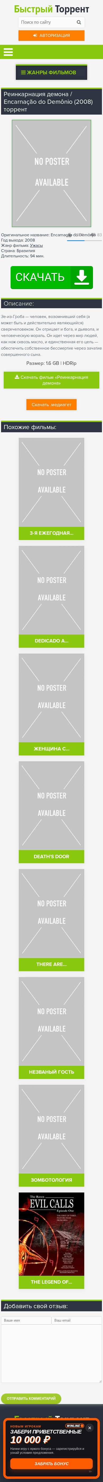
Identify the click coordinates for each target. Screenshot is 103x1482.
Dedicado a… (51, 641)
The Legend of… (51, 1282)
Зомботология (51, 1180)
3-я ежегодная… (51, 533)
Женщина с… (51, 749)
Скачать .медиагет (51, 405)
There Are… (51, 964)
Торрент (51, 9)
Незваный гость (51, 1072)
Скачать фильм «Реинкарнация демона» (54, 380)
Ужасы (36, 245)
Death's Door (51, 857)
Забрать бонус (52, 1463)
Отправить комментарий (31, 1399)
